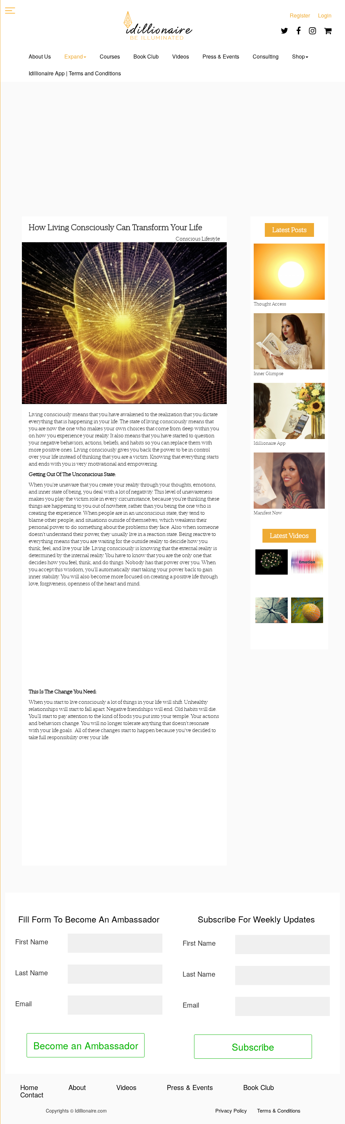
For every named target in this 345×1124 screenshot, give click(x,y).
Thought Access (270, 304)
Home (29, 1087)
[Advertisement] (172, 142)
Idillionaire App (270, 443)
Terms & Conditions (279, 1110)
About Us (40, 56)
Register (300, 15)
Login (325, 15)
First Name (31, 941)
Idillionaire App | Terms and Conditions (75, 73)
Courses (110, 56)
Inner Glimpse (268, 373)
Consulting (266, 56)
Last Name (31, 972)
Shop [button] (298, 56)
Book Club (146, 56)
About (77, 1087)
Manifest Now (268, 513)
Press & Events (220, 56)
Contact (31, 1094)
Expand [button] (73, 56)
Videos (180, 56)
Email (23, 1003)
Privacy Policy (231, 1110)
